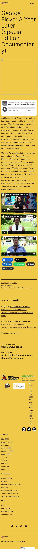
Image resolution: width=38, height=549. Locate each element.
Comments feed (7, 511)
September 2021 (7, 451)
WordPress (21, 541)
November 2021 (7, 445)
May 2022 (5, 439)
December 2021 (7, 442)
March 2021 (5, 469)
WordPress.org (6, 514)
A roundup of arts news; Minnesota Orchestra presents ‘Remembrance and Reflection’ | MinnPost (18, 324)
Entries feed (5, 508)
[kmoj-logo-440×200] (7, 385)
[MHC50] (19, 386)
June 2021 (5, 460)
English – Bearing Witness (11, 484)
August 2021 (6, 454)
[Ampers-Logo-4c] (28, 378)
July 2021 (4, 457)
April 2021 (5, 466)
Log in (3, 505)
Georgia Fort (7, 285)
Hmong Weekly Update (9, 490)
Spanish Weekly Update (10, 496)
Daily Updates (16, 288)
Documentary (26, 288)
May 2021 (5, 463)
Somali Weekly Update (9, 493)
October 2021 (6, 448)
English (25, 548)
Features (4, 487)
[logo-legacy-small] (31, 404)
